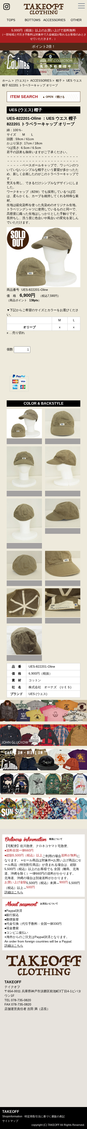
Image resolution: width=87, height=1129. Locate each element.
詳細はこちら (13, 892)
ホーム (6, 80)
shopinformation (12, 1116)
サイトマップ (10, 1120)
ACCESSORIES (54, 20)
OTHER (76, 20)
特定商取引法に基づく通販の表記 (45, 1116)
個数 (10, 349)
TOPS (11, 20)
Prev (5, 63)
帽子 (59, 80)
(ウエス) (20, 80)
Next (81, 63)
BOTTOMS (32, 20)
